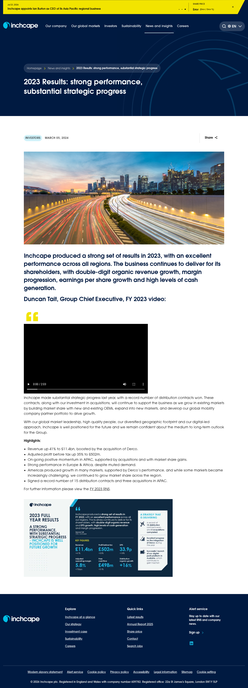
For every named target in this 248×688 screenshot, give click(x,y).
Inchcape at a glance (80, 617)
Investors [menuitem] (110, 26)
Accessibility (141, 672)
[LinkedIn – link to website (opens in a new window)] (191, 643)
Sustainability (73, 638)
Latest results (135, 617)
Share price (134, 631)
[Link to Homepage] (20, 26)
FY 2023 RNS (100, 489)
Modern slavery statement (45, 672)
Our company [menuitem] (56, 26)
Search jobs (135, 646)
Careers (70, 646)
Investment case (76, 631)
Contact (132, 638)
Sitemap (187, 672)
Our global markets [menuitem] (85, 26)
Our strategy (73, 624)
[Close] (233, 7)
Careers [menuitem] (183, 26)
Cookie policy (96, 672)
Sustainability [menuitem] (131, 26)
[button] (185, 9)
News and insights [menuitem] (159, 26)
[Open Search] (224, 26)
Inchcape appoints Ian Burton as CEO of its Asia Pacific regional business (54, 8)
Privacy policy (119, 672)
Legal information (165, 672)
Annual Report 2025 (140, 624)
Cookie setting (206, 672)
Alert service (75, 672)
